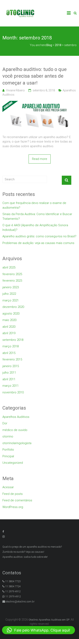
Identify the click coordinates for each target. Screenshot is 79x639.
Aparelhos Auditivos (15, 417)
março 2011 (10, 386)
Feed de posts (12, 494)
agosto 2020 (10, 313)
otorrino (7, 436)
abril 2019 (8, 333)
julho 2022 (9, 294)
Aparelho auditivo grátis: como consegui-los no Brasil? (39, 236)
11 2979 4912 (12, 591)
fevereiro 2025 (12, 274)
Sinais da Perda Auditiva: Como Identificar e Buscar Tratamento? (37, 216)
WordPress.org (12, 507)
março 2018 (10, 346)
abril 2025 (8, 267)
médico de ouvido (14, 430)
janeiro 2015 (10, 366)
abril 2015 (8, 353)
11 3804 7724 (12, 586)
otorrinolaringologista (16, 443)
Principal (8, 456)
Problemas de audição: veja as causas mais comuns (38, 243)
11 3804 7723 (12, 581)
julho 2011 (9, 372)
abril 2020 (8, 326)
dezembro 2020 (13, 307)
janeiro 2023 (10, 287)
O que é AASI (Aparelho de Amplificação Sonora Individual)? (35, 227)
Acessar (8, 487)
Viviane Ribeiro (15, 90)
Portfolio (8, 449)
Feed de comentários (17, 500)
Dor (4, 423)
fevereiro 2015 (12, 359)
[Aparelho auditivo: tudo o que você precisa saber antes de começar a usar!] (39, 103)
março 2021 (10, 300)
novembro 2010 (13, 392)
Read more (39, 159)
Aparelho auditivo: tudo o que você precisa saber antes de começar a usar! (34, 76)
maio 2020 (9, 320)
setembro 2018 (12, 340)
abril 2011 (8, 379)
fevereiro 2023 (12, 280)
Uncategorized (12, 463)
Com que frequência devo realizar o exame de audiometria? (34, 205)
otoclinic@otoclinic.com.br (20, 601)
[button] (38, 630)
